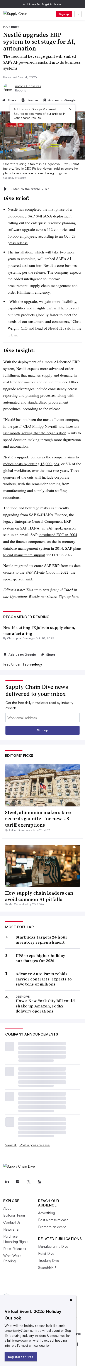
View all (11, 1145)
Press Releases (14, 1248)
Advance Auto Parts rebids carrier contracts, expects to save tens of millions (44, 979)
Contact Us (11, 1222)
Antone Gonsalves (28, 86)
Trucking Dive (48, 1260)
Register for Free (20, 1357)
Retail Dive (46, 1253)
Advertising (46, 1213)
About (8, 1208)
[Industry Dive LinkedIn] (6, 1181)
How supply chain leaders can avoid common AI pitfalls (39, 896)
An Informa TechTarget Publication (42, 4)
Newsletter (11, 1229)
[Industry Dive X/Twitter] (28, 1181)
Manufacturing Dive (53, 1246)
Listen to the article (30, 189)
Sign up (64, 14)
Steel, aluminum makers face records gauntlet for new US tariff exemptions (38, 818)
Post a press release (34, 1145)
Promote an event (52, 1227)
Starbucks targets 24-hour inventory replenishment (42, 940)
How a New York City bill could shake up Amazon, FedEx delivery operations (45, 1006)
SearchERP (47, 1267)
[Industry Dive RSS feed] (39, 1181)
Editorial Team (14, 1215)
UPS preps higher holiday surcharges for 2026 (40, 958)
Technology (32, 664)
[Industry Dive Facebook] (17, 1181)
